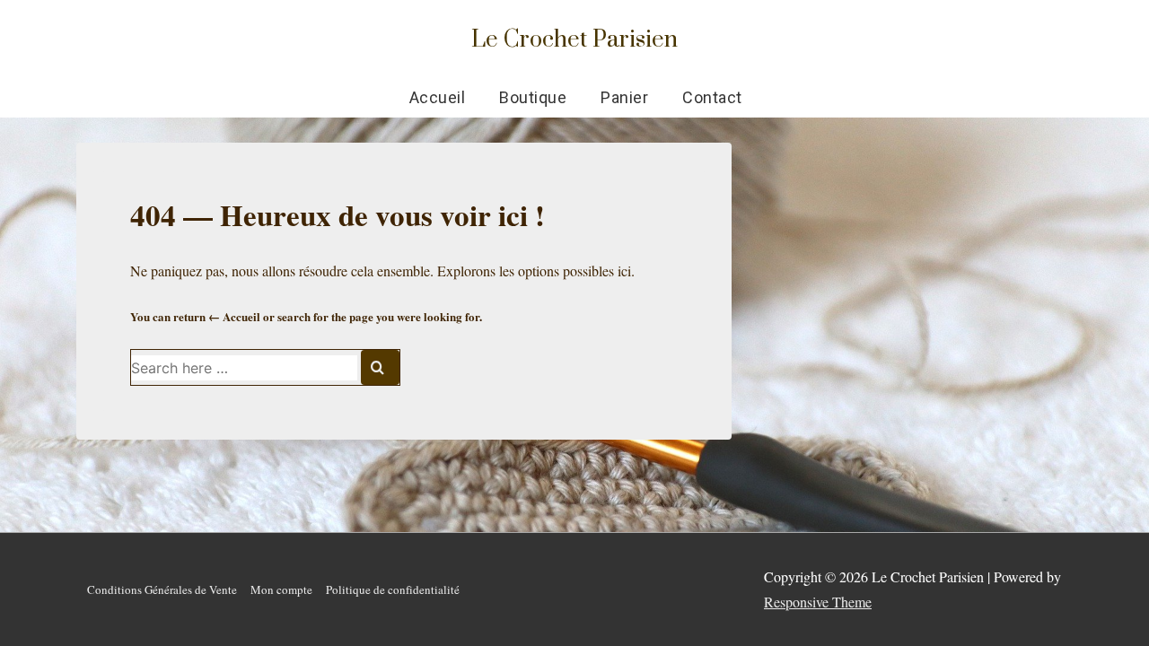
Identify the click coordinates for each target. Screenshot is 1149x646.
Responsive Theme (818, 601)
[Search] (380, 367)
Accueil (437, 97)
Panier (624, 97)
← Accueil (234, 316)
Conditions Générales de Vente (162, 589)
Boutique (532, 97)
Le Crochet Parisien (574, 38)
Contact (712, 97)
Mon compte (281, 589)
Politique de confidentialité (393, 589)
